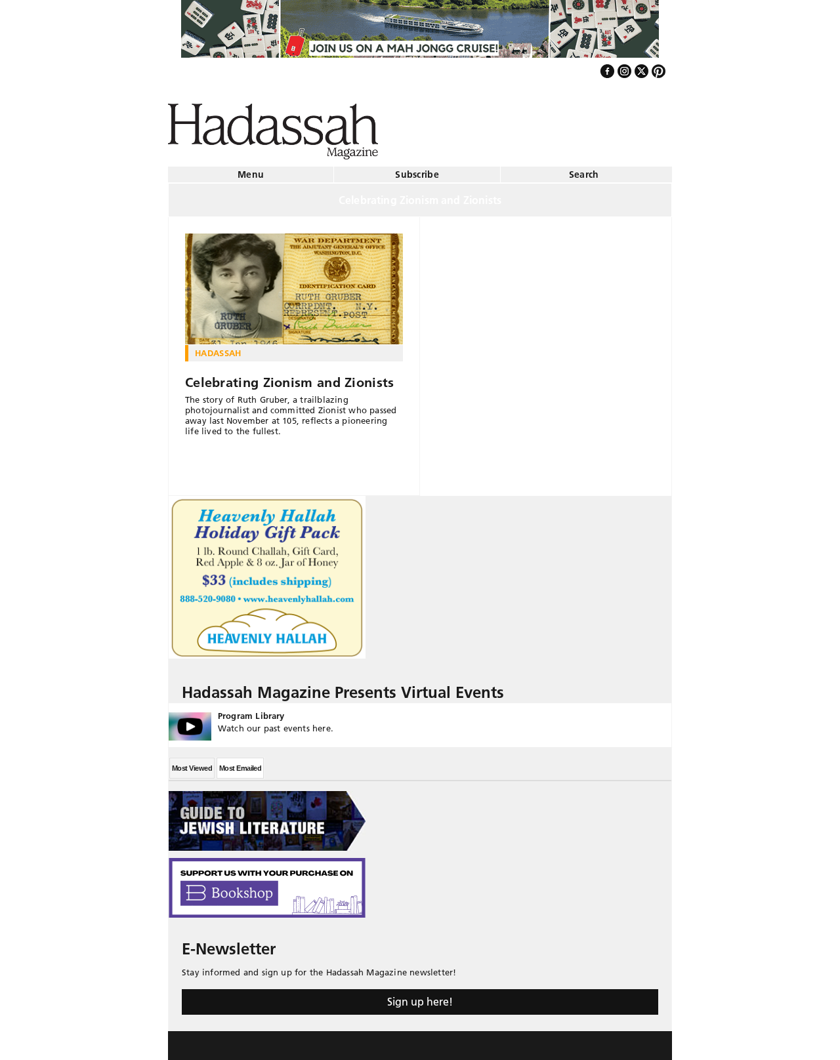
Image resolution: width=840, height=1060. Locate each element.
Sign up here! (420, 996)
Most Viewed (192, 763)
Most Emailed (240, 763)
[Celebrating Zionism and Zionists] (294, 284)
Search (584, 169)
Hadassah (218, 347)
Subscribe (417, 169)
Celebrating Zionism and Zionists (289, 377)
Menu (251, 169)
